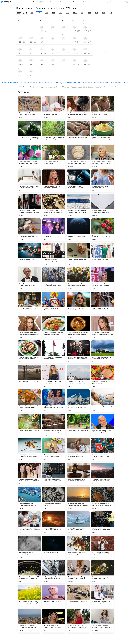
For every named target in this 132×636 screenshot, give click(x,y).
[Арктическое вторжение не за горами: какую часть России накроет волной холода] (78, 205)
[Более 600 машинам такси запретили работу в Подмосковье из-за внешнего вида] (29, 254)
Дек (111, 13)
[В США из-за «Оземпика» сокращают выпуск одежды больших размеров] (102, 254)
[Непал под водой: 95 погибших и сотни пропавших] (53, 351)
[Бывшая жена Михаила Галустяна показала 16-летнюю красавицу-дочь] (78, 351)
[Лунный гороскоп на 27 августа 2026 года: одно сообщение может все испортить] (78, 571)
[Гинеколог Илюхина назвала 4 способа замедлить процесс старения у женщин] (29, 303)
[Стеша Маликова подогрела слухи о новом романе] (53, 376)
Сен (89, 13)
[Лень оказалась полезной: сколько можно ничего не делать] (29, 229)
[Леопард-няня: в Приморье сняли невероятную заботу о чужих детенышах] (53, 132)
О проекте (74, 635)
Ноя (103, 13)
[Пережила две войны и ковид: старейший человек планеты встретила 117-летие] (102, 156)
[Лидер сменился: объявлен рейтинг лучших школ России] (53, 474)
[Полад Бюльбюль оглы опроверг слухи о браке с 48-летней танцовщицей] (29, 278)
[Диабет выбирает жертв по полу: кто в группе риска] (78, 254)
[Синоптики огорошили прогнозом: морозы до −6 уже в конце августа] (53, 254)
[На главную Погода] (7, 2)
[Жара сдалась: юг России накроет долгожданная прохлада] (102, 303)
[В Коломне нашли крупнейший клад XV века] (53, 498)
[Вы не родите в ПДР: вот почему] (102, 400)
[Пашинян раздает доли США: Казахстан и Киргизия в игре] (78, 376)
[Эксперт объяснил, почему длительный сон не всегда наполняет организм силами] (78, 449)
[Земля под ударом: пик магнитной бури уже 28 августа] (53, 522)
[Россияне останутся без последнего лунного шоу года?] (53, 547)
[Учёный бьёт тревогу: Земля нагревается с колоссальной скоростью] (78, 229)
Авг (82, 13)
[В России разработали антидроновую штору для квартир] (102, 205)
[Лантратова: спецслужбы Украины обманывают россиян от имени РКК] (29, 205)
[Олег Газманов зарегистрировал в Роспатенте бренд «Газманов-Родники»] (102, 425)
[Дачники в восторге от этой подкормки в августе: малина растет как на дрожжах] (102, 229)
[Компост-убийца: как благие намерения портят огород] (53, 425)
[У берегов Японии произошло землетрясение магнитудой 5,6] (102, 474)
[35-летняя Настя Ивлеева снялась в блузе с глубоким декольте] (53, 620)
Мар (46, 13)
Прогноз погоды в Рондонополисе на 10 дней (96, 82)
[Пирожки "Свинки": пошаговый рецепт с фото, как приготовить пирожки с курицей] (29, 400)
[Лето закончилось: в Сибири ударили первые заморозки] (78, 278)
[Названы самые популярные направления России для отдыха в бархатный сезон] (29, 620)
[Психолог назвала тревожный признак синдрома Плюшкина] (53, 205)
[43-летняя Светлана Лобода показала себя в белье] (78, 303)
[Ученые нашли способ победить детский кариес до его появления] (29, 522)
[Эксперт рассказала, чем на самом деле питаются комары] (29, 449)
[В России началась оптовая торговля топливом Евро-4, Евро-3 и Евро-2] (102, 449)
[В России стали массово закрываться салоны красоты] (53, 107)
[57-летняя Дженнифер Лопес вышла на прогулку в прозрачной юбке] (102, 327)
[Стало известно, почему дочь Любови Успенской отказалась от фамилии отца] (29, 327)
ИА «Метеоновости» (126, 635)
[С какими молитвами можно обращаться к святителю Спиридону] (53, 303)
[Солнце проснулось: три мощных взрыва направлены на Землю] (78, 327)
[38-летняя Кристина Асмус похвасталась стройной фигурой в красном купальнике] (78, 620)
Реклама (13, 635)
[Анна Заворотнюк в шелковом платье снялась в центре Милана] (29, 474)
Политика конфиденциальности (84, 635)
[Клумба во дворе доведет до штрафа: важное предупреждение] (53, 156)
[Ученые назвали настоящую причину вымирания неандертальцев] (102, 571)
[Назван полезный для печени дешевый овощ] (102, 376)
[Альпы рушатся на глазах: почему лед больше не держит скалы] (78, 400)
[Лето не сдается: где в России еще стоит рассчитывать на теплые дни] (102, 351)
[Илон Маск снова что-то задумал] (29, 376)
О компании (7, 635)
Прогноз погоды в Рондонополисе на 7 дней (68, 82)
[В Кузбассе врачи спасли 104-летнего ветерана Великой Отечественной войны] (102, 596)
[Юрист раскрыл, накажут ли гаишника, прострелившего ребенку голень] (78, 474)
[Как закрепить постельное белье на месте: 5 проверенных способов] (29, 180)
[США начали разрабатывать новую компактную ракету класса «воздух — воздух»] (53, 571)
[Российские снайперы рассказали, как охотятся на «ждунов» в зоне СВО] (102, 522)
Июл (75, 13)
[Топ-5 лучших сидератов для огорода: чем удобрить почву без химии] (29, 596)
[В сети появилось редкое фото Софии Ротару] (53, 229)
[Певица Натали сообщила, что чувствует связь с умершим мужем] (102, 278)
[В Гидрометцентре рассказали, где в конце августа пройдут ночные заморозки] (102, 498)
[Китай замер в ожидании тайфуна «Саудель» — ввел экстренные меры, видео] (29, 547)
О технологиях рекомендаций (99, 635)
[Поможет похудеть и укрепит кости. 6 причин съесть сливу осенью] (29, 156)
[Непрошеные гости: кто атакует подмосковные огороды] (102, 107)
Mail (2, 635)
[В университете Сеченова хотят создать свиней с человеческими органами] (78, 132)
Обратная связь (110, 635)
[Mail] (2, 2)
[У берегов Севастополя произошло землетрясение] (29, 498)
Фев (39, 13)
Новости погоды (116, 82)
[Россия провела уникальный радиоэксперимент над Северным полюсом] (78, 522)
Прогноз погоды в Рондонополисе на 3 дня (14, 82)
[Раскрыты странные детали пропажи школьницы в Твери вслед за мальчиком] (53, 278)
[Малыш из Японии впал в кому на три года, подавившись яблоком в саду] (53, 449)
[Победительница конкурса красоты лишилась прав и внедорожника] (53, 180)
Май (60, 13)
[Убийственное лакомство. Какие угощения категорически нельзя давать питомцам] (78, 107)
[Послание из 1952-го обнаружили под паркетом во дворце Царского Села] (29, 107)
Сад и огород (127, 82)
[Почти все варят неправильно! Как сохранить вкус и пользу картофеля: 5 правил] (102, 132)
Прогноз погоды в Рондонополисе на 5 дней (40, 82)
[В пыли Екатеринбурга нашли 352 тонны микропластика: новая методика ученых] (29, 571)
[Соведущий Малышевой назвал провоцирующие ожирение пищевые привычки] (78, 156)
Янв (32, 13)
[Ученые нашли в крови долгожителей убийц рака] (78, 180)
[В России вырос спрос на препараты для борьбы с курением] (102, 180)
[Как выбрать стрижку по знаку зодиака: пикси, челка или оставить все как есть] (53, 596)
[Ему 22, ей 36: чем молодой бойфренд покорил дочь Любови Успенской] (53, 400)
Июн (67, 13)
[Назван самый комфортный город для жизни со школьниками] (78, 425)
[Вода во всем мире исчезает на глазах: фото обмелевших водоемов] (78, 596)
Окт (96, 13)
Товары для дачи (66, 84)
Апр (53, 13)
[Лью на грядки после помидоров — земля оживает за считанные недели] (29, 425)
